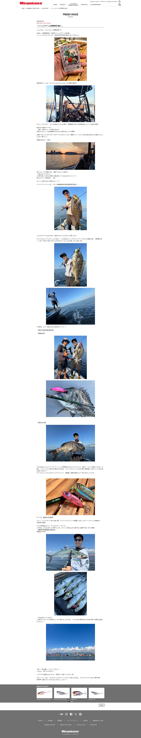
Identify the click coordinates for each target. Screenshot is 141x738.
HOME (23, 8)
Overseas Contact (81, 724)
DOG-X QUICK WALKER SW (46, 330)
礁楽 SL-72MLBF (48, 517)
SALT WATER (45, 8)
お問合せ (85, 720)
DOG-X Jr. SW (42, 422)
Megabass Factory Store (112, 1)
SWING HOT (41, 333)
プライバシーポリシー (72, 720)
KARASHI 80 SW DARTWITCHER (67, 184)
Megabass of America (95, 1)
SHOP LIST (103, 1)
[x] (76, 714)
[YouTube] (61, 714)
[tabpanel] (70, 694)
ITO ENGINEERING (95, 4)
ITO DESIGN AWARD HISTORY (73, 4)
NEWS (55, 4)
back (101, 705)
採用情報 (59, 720)
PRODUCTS (84, 4)
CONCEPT (63, 4)
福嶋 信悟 (39, 23)
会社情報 (50, 720)
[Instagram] (66, 714)
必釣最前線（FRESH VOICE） (33, 8)
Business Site (93, 724)
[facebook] (71, 714)
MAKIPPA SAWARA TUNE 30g (46, 530)
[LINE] (80, 714)
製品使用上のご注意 (98, 720)
